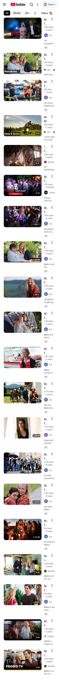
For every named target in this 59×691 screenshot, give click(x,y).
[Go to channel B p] (46, 35)
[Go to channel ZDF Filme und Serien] (45, 70)
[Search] (31, 4)
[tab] (7, 13)
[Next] (35, 13)
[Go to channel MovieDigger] (46, 571)
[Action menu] (52, 19)
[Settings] (38, 4)
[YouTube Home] (18, 4)
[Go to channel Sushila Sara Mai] (45, 636)
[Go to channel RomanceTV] (46, 162)
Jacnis (52, 192)
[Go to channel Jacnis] (46, 193)
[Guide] (4, 4)
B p (50, 35)
